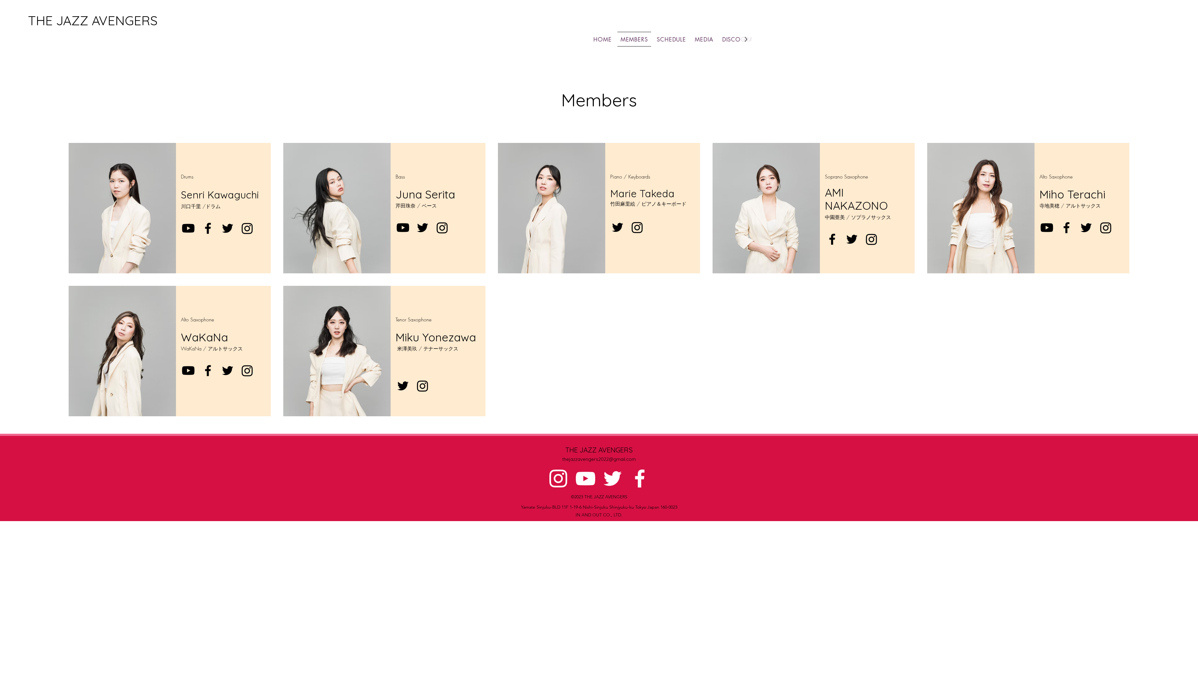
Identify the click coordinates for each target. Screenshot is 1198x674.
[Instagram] (247, 228)
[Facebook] (208, 228)
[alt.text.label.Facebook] (640, 478)
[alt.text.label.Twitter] (613, 478)
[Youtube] (188, 228)
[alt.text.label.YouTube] (585, 478)
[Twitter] (227, 228)
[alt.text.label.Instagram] (558, 478)
